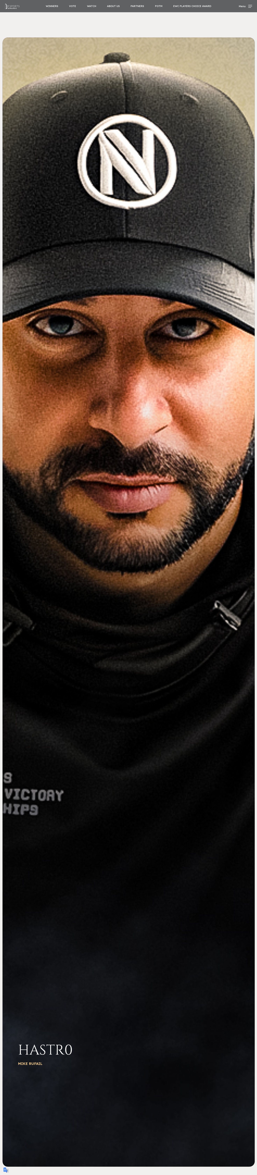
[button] (245, 6)
